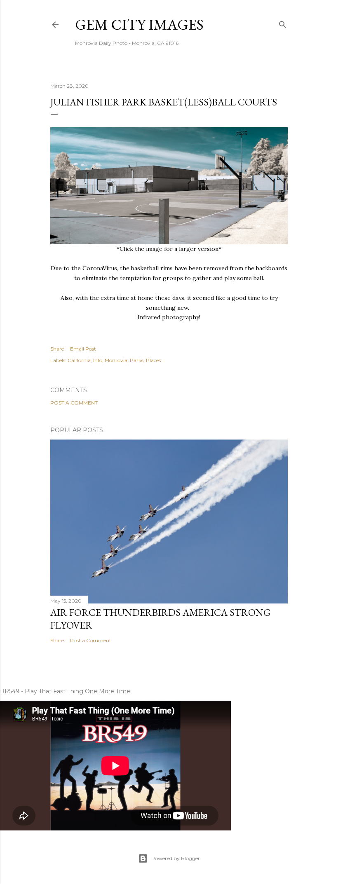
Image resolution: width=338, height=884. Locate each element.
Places (153, 360)
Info (97, 360)
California (79, 360)
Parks (136, 360)
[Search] (283, 23)
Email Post (83, 349)
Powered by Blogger (175, 858)
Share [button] (57, 349)
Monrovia (116, 360)
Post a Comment (74, 403)
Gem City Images (139, 24)
